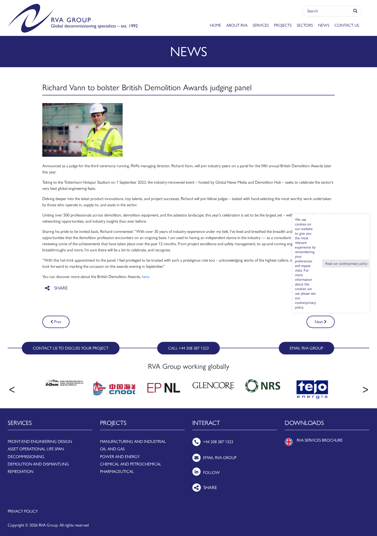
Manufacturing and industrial (133, 441)
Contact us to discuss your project (70, 348)
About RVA (236, 25)
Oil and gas (112, 448)
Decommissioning (26, 456)
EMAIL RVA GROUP (306, 348)
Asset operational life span (36, 448)
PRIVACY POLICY (23, 511)
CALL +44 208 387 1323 (188, 348)
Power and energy (120, 456)
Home (215, 25)
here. (146, 276)
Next (319, 321)
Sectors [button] (305, 25)
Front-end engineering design (40, 441)
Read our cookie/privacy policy (346, 263)
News (323, 25)
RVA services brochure (320, 440)
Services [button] (261, 25)
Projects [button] (283, 25)
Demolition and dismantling (38, 464)
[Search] (355, 11)
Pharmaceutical (117, 471)
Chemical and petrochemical (130, 464)
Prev (57, 321)
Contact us (346, 25)
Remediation (20, 471)
